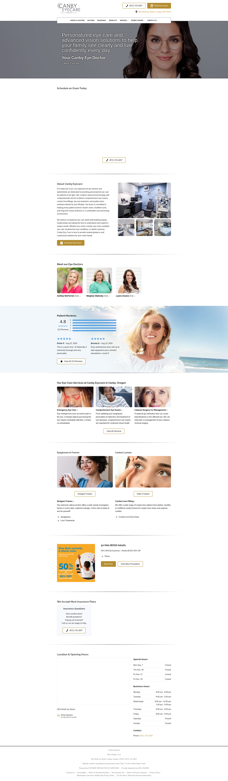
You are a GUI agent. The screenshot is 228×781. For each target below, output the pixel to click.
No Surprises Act (118, 773)
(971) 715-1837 (146, 736)
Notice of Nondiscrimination (99, 773)
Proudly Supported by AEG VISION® (135, 768)
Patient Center (137, 20)
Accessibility (81, 773)
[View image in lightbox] (144, 217)
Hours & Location (77, 20)
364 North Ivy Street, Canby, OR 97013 (154, 12)
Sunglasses (66, 517)
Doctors (91, 20)
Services (123, 20)
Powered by (99, 768)
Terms (107, 556)
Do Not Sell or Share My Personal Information (134, 775)
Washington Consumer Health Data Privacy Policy (95, 775)
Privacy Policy (155, 773)
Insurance (101, 20)
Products (113, 20)
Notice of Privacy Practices (137, 773)
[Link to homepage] (72, 8)
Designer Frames (64, 501)
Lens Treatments (68, 520)
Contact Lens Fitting (124, 501)
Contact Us (152, 20)
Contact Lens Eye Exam (129, 517)
